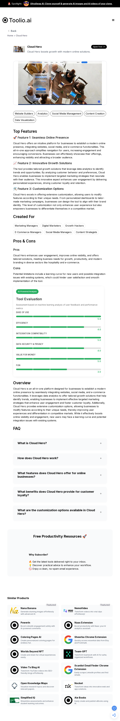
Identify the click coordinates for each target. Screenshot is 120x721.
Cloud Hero (21, 35)
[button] (113, 20)
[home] (17, 20)
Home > (11, 35)
